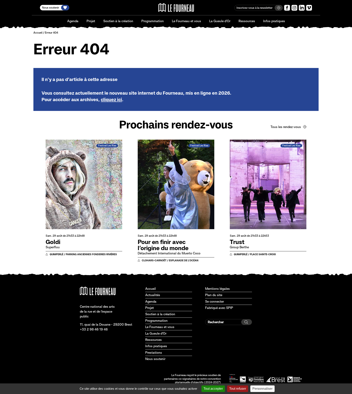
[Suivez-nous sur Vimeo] (309, 8)
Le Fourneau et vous (186, 21)
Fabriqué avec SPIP (219, 308)
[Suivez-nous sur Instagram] (294, 8)
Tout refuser (237, 388)
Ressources (247, 21)
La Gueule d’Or (219, 21)
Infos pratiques (274, 21)
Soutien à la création (118, 21)
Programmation (152, 21)
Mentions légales (217, 289)
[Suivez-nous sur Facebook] (287, 8)
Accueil (37, 32)
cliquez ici (111, 99)
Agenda (72, 21)
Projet (91, 21)
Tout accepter (213, 388)
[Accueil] (176, 7)
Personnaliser (262, 388)
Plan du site (213, 295)
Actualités (152, 295)
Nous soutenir (155, 359)
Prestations (153, 353)
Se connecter (214, 301)
